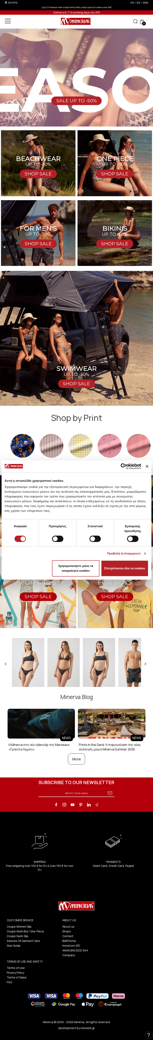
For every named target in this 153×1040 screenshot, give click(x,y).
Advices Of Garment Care (23, 941)
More (76, 759)
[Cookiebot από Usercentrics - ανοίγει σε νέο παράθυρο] (123, 466)
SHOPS (13, 2)
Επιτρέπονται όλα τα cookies (124, 568)
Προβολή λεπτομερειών (124, 553)
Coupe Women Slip (19, 926)
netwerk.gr (87, 1028)
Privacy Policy (15, 972)
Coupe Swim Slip (17, 936)
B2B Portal (69, 941)
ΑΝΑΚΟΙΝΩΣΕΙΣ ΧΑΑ (75, 950)
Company (68, 955)
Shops (66, 931)
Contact (67, 936)
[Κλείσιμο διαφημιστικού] (147, 466)
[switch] (57, 539)
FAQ (9, 982)
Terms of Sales (16, 977)
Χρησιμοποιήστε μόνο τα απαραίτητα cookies (75, 568)
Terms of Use (16, 968)
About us (68, 926)
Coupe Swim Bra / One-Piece (25, 931)
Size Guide (14, 945)
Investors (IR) (71, 945)
